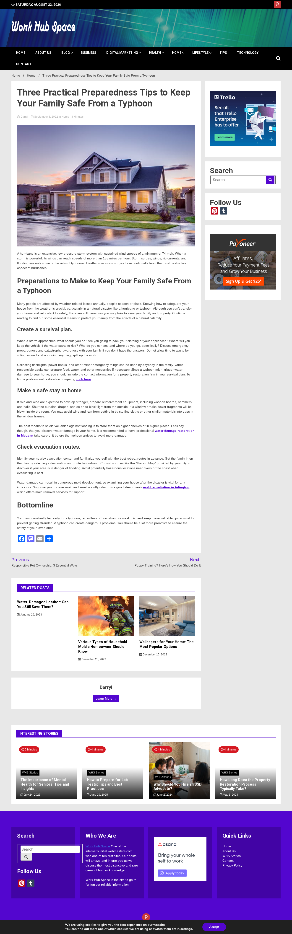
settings (186, 929)
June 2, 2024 (164, 794)
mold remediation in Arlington (166, 487)
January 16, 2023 (31, 614)
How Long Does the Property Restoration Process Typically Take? (245, 784)
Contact (23, 64)
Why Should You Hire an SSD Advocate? (178, 786)
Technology (247, 52)
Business (88, 52)
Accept (214, 927)
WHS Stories (30, 772)
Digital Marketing (122, 52)
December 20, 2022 (93, 659)
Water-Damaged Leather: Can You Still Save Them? (42, 604)
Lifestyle (200, 52)
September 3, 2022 (46, 116)
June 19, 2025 (98, 794)
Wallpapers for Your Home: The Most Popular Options (166, 644)
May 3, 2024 (230, 794)
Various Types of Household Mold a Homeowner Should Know (102, 647)
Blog (65, 52)
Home (20, 52)
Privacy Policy (232, 865)
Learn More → (106, 698)
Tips (223, 52)
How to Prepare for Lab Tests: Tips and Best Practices (107, 784)
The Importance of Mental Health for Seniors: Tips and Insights (45, 784)
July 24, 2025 (31, 794)
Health (155, 52)
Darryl (24, 116)
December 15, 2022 (154, 654)
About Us (43, 52)
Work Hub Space (98, 846)
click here (83, 379)
